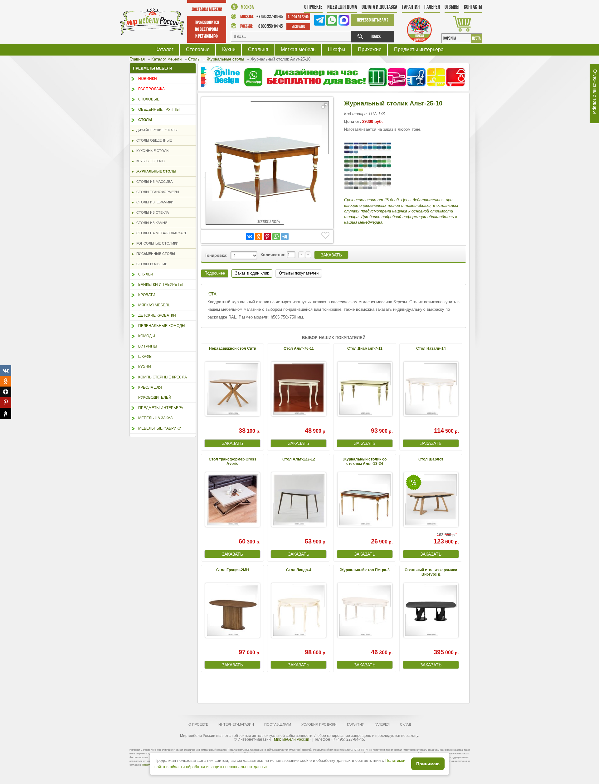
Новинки (147, 78)
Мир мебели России (291, 739)
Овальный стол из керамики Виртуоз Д (431, 572)
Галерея (432, 7)
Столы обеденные (153, 140)
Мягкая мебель (298, 49)
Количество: (274, 254)
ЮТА (212, 294)
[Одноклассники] (258, 236)
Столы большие (150, 264)
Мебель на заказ (155, 418)
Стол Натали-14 (431, 348)
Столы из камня (151, 223)
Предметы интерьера (419, 49)
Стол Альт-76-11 (299, 348)
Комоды (146, 336)
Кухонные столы (151, 151)
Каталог (164, 49)
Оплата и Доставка (379, 7)
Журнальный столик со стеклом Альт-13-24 (365, 461)
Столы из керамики (153, 202)
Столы (145, 120)
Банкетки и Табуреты (160, 284)
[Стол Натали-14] (431, 389)
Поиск (376, 36)
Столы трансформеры (156, 192)
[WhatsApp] (276, 236)
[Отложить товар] (325, 235)
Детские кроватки (157, 315)
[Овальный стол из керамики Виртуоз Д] (431, 610)
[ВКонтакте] (250, 236)
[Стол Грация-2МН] (232, 610)
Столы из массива (153, 181)
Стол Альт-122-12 (298, 459)
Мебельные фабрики (160, 428)
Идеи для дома (342, 7)
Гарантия (411, 7)
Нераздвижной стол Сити (232, 348)
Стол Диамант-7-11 (364, 348)
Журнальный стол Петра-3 (365, 570)
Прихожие (370, 49)
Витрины (147, 346)
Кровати (146, 295)
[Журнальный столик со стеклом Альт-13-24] (365, 499)
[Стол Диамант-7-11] (365, 389)
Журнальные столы (155, 171)
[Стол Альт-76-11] (298, 389)
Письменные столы (154, 254)
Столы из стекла (151, 212)
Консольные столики (156, 243)
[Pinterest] (267, 236)
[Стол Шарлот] (431, 499)
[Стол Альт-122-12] (298, 499)
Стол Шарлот (430, 459)
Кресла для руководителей (154, 392)
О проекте (313, 7)
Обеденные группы (159, 109)
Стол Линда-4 (298, 570)
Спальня (258, 49)
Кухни (229, 49)
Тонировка (215, 255)
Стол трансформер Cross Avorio (232, 461)
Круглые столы (149, 161)
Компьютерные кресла (162, 377)
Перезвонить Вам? (372, 19)
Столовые (198, 49)
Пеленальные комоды (161, 326)
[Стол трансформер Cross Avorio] (232, 499)
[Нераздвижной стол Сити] (232, 389)
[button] (324, 106)
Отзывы (452, 7)
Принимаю (428, 763)
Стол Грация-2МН (232, 570)
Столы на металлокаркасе (160, 233)
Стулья (145, 274)
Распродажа (151, 89)
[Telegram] (285, 236)
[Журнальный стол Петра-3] (365, 610)
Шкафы (336, 49)
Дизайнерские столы (156, 130)
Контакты (473, 7)
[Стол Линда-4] (298, 610)
